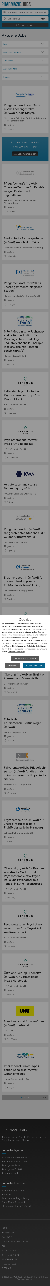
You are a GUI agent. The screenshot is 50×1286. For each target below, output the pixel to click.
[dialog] (25, 643)
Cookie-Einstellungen (25, 658)
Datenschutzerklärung (16, 652)
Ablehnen (12, 665)
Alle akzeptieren (34, 665)
